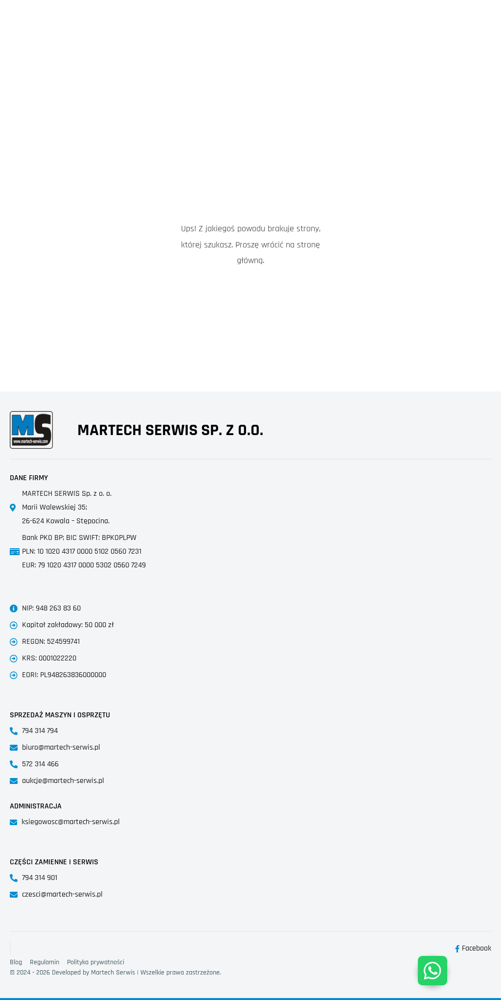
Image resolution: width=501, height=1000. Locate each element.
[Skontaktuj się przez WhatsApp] (432, 970)
